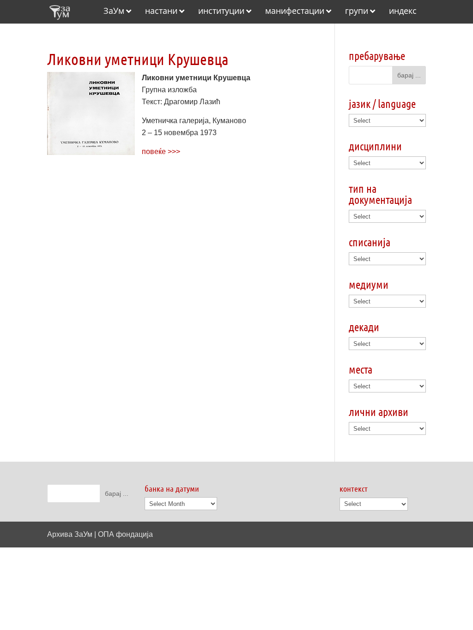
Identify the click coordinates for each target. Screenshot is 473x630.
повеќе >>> (161, 151)
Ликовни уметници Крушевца (138, 58)
